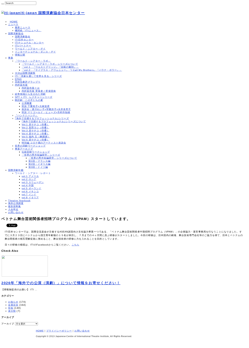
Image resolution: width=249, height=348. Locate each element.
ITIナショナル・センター (29, 42)
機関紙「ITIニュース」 (28, 30)
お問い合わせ (16, 212)
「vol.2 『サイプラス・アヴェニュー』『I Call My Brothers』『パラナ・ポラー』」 (72, 70)
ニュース (13, 24)
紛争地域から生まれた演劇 (30, 94)
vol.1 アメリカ (30, 176)
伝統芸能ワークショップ (36, 151)
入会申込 (13, 209)
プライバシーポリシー (59, 330)
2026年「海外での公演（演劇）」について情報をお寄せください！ (60, 283)
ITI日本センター (24, 39)
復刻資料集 (14, 206)
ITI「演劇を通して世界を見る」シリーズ (38, 76)
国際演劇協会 (16, 33)
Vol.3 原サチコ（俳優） (35, 130)
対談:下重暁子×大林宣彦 (36, 106)
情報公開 (20, 54)
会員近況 (13, 305)
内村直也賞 (21, 85)
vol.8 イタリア (30, 197)
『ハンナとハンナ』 (26, 115)
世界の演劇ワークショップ (30, 145)
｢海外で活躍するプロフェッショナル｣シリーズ (42, 118)
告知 (10, 308)
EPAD (18, 79)
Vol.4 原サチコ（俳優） (35, 133)
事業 (10, 57)
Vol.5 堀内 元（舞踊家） (36, 136)
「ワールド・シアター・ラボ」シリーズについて (50, 64)
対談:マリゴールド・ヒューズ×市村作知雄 (46, 112)
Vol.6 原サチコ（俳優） (35, 139)
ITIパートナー (23, 45)
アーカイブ (7, 323)
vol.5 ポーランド (31, 188)
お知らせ (13, 301)
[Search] (2, 3)
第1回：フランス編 (39, 161)
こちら (75, 244)
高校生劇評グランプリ (27, 81)
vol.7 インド (29, 194)
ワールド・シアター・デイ (30, 48)
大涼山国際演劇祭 (25, 73)
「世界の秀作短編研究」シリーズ (41, 155)
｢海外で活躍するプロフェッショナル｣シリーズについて (54, 121)
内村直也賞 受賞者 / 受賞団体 (39, 91)
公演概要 (27, 103)
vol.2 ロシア (29, 179)
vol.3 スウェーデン (33, 182)
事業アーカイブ (24, 148)
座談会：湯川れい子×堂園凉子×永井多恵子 (46, 109)
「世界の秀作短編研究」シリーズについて (52, 158)
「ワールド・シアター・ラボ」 (33, 61)
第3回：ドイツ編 (38, 167)
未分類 (12, 311)
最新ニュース (22, 27)
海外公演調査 (16, 203)
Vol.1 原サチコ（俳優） (35, 124)
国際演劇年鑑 (16, 170)
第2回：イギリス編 (39, 164)
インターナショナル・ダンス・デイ (35, 51)
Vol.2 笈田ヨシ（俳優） (35, 127)
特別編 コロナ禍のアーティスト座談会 (44, 142)
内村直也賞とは (31, 88)
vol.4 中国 (28, 185)
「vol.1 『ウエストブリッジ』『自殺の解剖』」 (50, 67)
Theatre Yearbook (19, 200)
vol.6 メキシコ (30, 191)
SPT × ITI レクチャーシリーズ (33, 97)
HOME (14, 21)
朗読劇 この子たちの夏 (29, 100)
